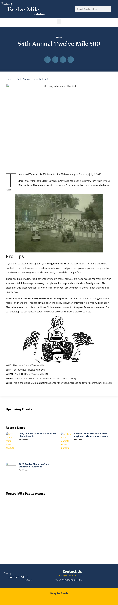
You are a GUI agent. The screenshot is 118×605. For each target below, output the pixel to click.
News (59, 37)
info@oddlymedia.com (70, 575)
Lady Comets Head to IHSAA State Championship (37, 435)
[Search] (114, 9)
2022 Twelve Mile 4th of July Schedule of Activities (34, 465)
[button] (59, 21)
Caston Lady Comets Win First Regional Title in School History (91, 435)
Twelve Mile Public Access (25, 493)
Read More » (23, 439)
